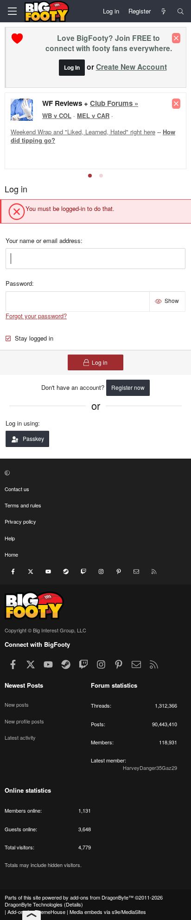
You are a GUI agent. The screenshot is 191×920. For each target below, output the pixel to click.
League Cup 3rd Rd (36, 127)
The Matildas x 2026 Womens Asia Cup (84, 131)
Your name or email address (43, 240)
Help (10, 538)
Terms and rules (23, 505)
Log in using (22, 423)
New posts (17, 704)
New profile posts (24, 721)
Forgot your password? (36, 315)
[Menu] (12, 11)
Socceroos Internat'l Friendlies (83, 144)
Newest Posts (24, 685)
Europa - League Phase (104, 127)
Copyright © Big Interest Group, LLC (45, 630)
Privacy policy (20, 521)
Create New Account (131, 66)
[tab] (90, 176)
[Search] (180, 11)
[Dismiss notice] (176, 38)
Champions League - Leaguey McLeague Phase (106, 118)
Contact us (17, 489)
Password (19, 283)
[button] (94, 472)
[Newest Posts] (163, 11)
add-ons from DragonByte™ (102, 897)
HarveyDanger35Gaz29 (150, 767)
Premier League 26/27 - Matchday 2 (92, 102)
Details (73, 904)
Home (11, 554)
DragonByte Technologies (34, 904)
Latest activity (20, 737)
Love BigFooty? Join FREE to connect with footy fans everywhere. (108, 43)
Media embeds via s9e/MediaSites (108, 911)
